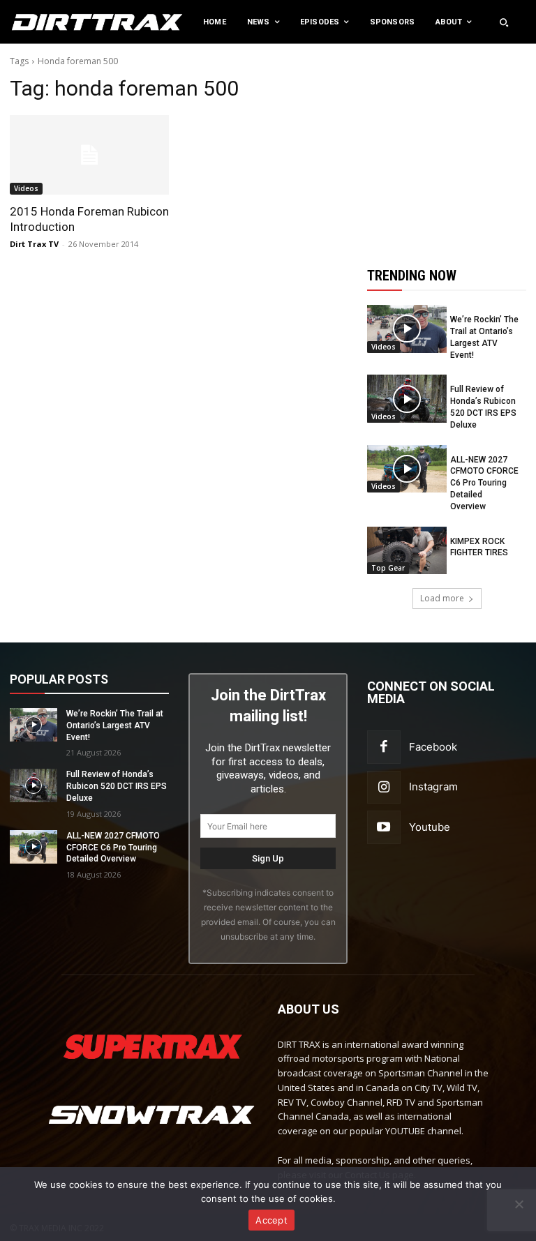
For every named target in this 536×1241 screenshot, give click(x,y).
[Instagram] (384, 787)
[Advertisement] (451, 145)
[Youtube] (384, 827)
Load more (442, 598)
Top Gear (388, 568)
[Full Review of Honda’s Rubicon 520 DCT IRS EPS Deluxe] (407, 398)
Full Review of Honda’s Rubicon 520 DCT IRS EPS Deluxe (116, 786)
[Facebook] (384, 747)
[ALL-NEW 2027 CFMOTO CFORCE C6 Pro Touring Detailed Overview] (407, 468)
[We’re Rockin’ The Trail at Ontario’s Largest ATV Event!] (407, 328)
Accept (271, 1220)
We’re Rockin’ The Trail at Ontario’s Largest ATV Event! (114, 725)
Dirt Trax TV (34, 244)
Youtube (429, 827)
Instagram (433, 786)
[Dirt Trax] (55, 22)
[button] (504, 22)
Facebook (433, 746)
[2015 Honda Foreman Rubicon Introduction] (89, 155)
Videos (26, 188)
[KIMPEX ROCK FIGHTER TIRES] (407, 550)
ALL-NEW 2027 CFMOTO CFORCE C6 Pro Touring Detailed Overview (484, 483)
